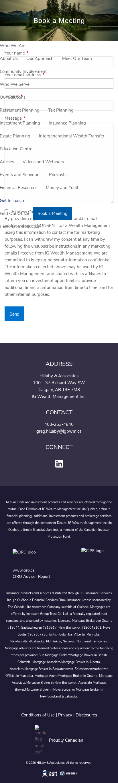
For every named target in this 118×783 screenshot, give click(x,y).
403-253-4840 (59, 424)
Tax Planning (61, 110)
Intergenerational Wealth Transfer (71, 136)
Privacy (65, 715)
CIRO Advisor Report (31, 576)
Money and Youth (63, 188)
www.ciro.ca (23, 570)
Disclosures (86, 715)
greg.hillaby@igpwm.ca (59, 431)
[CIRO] (41, 556)
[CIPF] (93, 556)
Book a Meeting (53, 213)
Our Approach (40, 58)
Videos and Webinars (43, 162)
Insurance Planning (67, 123)
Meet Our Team (77, 58)
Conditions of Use (38, 715)
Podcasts (57, 175)
